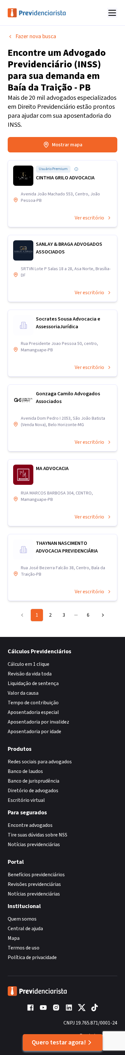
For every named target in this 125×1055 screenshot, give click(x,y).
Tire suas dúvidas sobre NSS (37, 835)
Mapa (14, 938)
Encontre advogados (30, 825)
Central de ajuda (25, 928)
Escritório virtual (26, 800)
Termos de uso (23, 948)
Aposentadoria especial (33, 712)
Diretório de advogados (33, 790)
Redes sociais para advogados (40, 762)
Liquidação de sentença (33, 683)
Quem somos (22, 919)
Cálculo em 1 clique (28, 664)
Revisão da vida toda (30, 674)
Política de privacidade (32, 957)
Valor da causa (23, 693)
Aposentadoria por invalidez (38, 722)
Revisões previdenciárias (34, 884)
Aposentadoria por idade (34, 731)
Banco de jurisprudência (33, 781)
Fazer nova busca (35, 36)
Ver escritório (89, 217)
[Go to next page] (101, 615)
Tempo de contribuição (33, 703)
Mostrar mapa (67, 144)
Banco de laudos (25, 771)
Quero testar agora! (59, 1042)
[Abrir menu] (112, 13)
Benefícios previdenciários (36, 875)
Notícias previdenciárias (34, 844)
